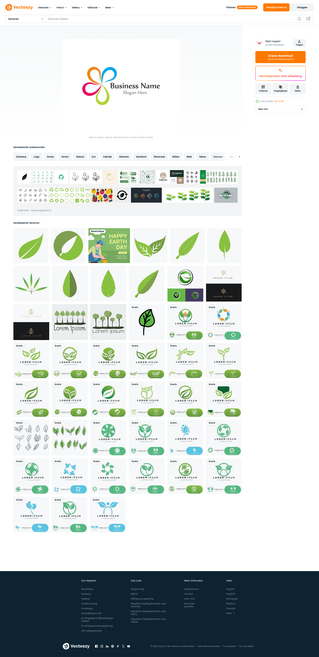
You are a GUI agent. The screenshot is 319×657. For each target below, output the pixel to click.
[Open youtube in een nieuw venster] (128, 646)
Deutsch (230, 603)
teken (202, 156)
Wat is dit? (279, 101)
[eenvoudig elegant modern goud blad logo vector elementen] (224, 284)
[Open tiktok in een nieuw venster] (118, 646)
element (124, 156)
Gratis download (280, 57)
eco (94, 156)
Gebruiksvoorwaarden (209, 646)
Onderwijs (87, 608)
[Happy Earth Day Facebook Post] (109, 245)
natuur (80, 156)
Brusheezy (87, 589)
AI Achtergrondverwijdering (97, 625)
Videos (76, 7)
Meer (108, 7)
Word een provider (189, 605)
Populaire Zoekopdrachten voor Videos (148, 620)
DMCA (134, 593)
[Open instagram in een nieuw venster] (101, 646)
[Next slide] (236, 157)
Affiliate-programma (142, 598)
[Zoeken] (299, 19)
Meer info (263, 109)
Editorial (92, 7)
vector (65, 156)
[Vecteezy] (19, 7)
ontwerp (21, 156)
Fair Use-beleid (246, 646)
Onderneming (89, 603)
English (230, 589)
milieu (175, 156)
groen (50, 156)
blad (189, 156)
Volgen (299, 44)
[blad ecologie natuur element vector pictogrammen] (147, 322)
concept (218, 156)
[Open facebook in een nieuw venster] (96, 646)
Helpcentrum (191, 589)
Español (230, 593)
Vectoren (43, 7)
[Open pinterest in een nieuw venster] (112, 646)
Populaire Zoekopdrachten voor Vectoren (148, 605)
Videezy (85, 598)
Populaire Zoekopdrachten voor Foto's (148, 613)
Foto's (60, 7)
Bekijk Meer (226, 195)
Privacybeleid (229, 646)
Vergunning (137, 589)
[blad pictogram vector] (30, 245)
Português (232, 598)
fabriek (107, 156)
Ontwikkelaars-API (91, 613)
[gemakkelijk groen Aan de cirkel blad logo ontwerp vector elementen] (185, 284)
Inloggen (302, 7)
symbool (141, 156)
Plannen (231, 7)
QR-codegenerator (91, 630)
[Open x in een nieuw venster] (123, 646)
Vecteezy (86, 593)
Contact (188, 593)
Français (231, 608)
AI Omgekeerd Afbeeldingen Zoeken (97, 619)
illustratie (159, 156)
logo (37, 156)
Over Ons (189, 598)
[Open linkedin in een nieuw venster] (107, 646)
